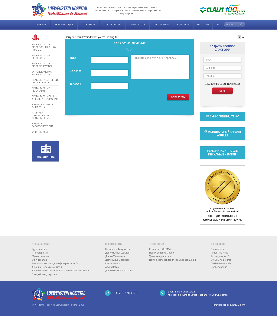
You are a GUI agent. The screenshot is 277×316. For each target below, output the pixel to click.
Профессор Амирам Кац (118, 249)
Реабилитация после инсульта (42, 65)
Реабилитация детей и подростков (45, 81)
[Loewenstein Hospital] (65, 294)
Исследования (219, 267)
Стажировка (217, 249)
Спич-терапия (40, 132)
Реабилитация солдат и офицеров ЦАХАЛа (55, 263)
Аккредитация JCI (220, 256)
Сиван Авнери (112, 263)
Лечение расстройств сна (42, 125)
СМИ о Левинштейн (221, 263)
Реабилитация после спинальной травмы (44, 47)
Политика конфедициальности (228, 305)
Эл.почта (75, 70)
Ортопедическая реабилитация (42, 73)
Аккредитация (222, 218)
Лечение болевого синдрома (43, 106)
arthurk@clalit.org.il (184, 291)
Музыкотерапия (40, 256)
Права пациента (219, 252)
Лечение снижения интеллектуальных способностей (61, 270)
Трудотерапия (39, 249)
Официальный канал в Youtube (224, 133)
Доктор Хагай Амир (115, 256)
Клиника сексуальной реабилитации (41, 115)
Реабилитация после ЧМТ (41, 89)
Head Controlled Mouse (161, 252)
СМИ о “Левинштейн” (224, 116)
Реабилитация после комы (41, 56)
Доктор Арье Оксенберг (117, 260)
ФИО (73, 57)
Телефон (75, 83)
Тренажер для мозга (160, 256)
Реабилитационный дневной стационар (44, 97)
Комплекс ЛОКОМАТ (160, 249)
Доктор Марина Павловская (120, 270)
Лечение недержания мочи (47, 267)
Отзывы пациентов (221, 260)
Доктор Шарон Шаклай (117, 252)
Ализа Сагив (112, 267)
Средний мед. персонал (45, 274)
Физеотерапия (40, 252)
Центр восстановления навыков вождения (172, 260)
